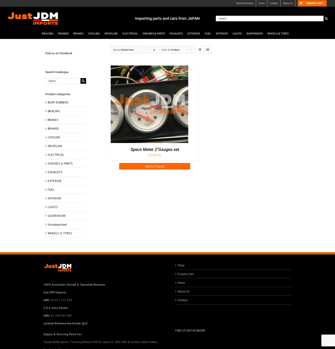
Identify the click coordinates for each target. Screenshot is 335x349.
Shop (181, 265)
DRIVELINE (55, 146)
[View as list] (208, 49)
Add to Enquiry (155, 166)
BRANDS (53, 128)
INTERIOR (54, 198)
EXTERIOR (55, 181)
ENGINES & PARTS (60, 163)
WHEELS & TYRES (60, 233)
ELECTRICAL (56, 155)
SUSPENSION (57, 216)
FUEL (51, 189)
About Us (184, 291)
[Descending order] (154, 50)
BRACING (54, 111)
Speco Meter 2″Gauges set (154, 149)
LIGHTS (53, 207)
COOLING (54, 137)
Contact (182, 300)
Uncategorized (57, 224)
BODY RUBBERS (58, 102)
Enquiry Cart (185, 274)
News (181, 282)
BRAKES (53, 120)
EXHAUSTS (55, 172)
